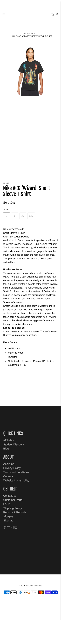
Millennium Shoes (34, 586)
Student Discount (13, 444)
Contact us (9, 495)
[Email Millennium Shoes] (15, 528)
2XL (31, 216)
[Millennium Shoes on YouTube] (8, 528)
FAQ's (7, 504)
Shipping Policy (12, 508)
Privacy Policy (12, 468)
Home (27, 33)
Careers (8, 476)
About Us (8, 464)
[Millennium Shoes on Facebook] (4, 528)
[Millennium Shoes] (30, 14)
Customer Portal (13, 500)
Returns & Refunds (14, 512)
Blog (6, 448)
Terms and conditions (16, 472)
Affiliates (8, 440)
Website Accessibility (16, 480)
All (35, 33)
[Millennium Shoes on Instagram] (12, 528)
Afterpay (8, 516)
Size (5, 209)
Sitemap (8, 520)
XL (22, 216)
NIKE (6, 183)
